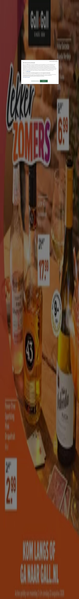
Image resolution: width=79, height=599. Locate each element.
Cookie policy (28, 71)
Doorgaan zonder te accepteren (53, 61)
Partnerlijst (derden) (26, 77)
